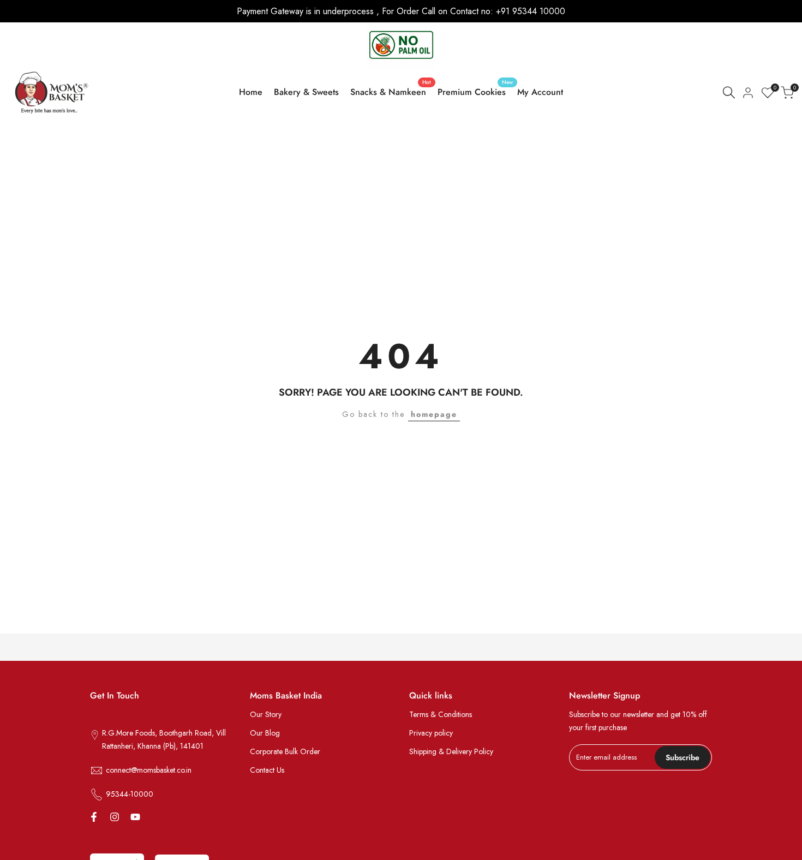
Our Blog (265, 732)
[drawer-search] (729, 92)
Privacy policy (431, 732)
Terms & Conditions (440, 714)
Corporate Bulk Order (285, 751)
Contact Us (267, 770)
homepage (434, 414)
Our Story (266, 714)
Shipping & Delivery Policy (451, 751)
